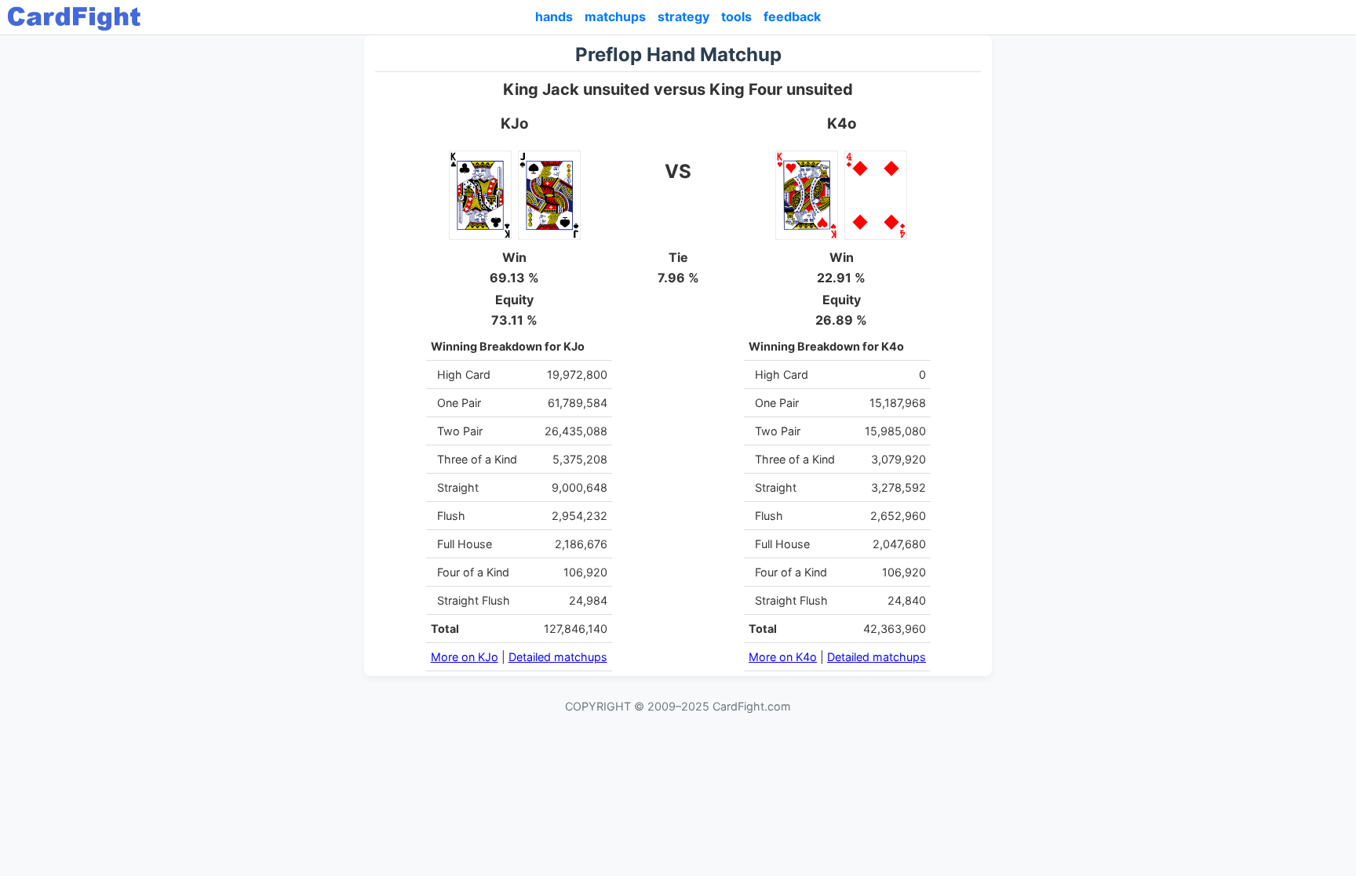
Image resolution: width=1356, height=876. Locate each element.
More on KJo (464, 656)
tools (736, 16)
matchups (615, 16)
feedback (792, 16)
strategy (683, 16)
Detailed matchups (557, 656)
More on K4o (783, 656)
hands (554, 16)
